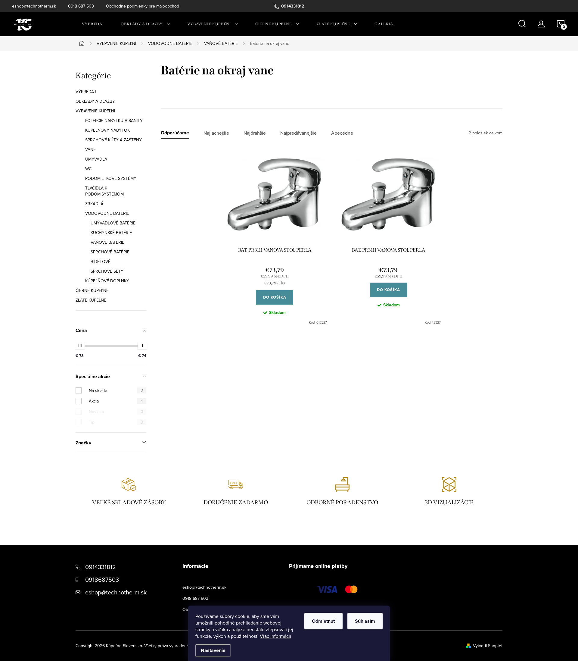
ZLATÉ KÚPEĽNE (91, 300)
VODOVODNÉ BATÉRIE (107, 213)
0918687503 (102, 579)
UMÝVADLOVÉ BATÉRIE (113, 223)
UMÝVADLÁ (96, 159)
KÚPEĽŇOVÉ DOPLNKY (107, 281)
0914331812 (100, 566)
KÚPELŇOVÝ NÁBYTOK (107, 130)
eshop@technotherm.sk (34, 6)
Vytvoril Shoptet (487, 646)
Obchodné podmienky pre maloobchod (142, 6)
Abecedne (342, 133)
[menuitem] (92, 24)
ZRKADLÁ (94, 204)
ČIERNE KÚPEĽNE (92, 290)
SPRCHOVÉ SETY (107, 271)
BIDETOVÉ (100, 261)
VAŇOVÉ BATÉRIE (107, 242)
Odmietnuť (323, 621)
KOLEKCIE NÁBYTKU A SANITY (114, 120)
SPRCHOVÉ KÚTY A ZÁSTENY (113, 140)
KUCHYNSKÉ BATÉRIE (111, 233)
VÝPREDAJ (86, 92)
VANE (90, 149)
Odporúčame (175, 133)
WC (88, 169)
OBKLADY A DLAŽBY (95, 101)
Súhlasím (365, 621)
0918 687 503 (81, 6)
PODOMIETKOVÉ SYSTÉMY (110, 178)
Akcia (116, 401)
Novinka (116, 412)
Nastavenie (213, 650)
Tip (116, 422)
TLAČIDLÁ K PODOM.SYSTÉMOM (104, 191)
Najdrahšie (255, 133)
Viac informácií (275, 636)
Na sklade (116, 390)
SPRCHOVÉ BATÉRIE (110, 252)
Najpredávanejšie (298, 133)
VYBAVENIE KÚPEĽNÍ (95, 111)
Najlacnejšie (216, 133)
